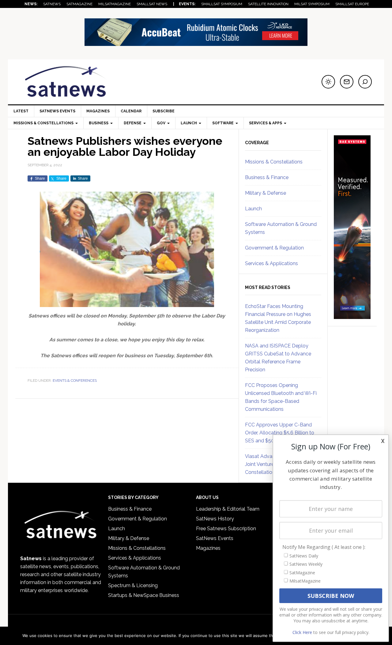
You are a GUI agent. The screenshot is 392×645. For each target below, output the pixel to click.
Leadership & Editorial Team (227, 509)
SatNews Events (57, 111)
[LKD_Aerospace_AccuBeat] (196, 43)
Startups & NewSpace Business (143, 595)
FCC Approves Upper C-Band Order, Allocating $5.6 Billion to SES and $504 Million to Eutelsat (282, 433)
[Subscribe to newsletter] (346, 81)
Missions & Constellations (274, 162)
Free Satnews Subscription (226, 528)
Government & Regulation (274, 248)
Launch (253, 209)
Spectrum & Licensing (133, 585)
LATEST (20, 111)
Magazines (98, 111)
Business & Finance (266, 177)
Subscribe (164, 111)
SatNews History (215, 519)
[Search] (365, 81)
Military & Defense (265, 193)
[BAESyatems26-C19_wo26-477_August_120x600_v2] (352, 316)
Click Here (302, 632)
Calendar (131, 111)
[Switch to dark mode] (328, 81)
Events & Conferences (75, 380)
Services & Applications (271, 263)
